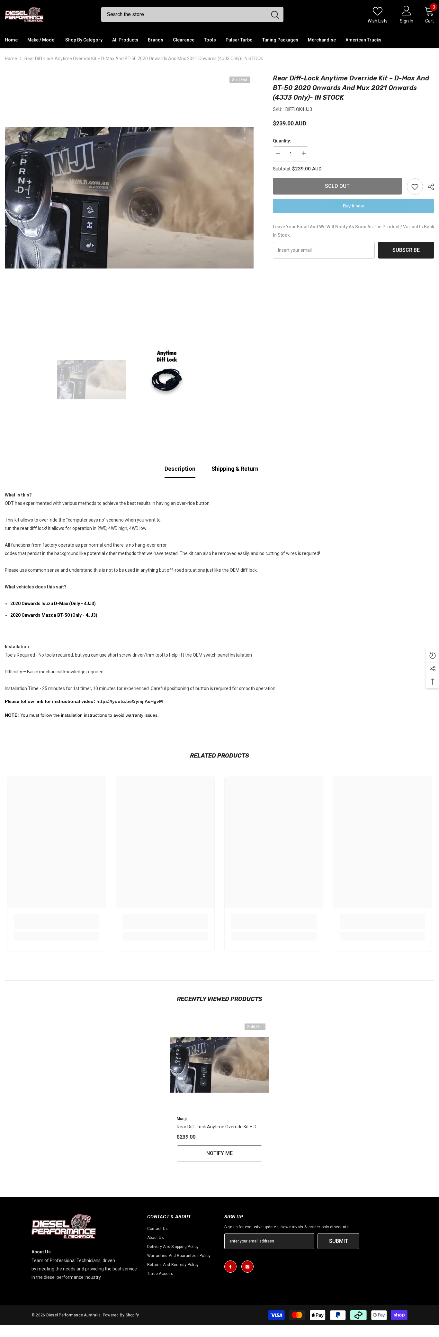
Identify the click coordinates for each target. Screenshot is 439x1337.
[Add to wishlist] (415, 186)
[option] (129, 197)
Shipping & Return (234, 468)
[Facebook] (230, 1266)
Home (11, 58)
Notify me (219, 1153)
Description (180, 468)
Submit (338, 1241)
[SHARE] (428, 187)
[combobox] (184, 14)
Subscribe (406, 250)
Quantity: (282, 140)
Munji (182, 1118)
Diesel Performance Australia (73, 1315)
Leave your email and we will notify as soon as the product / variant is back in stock (353, 231)
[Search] (192, 14)
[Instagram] (247, 1266)
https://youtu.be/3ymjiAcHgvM (129, 701)
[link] (56, 925)
